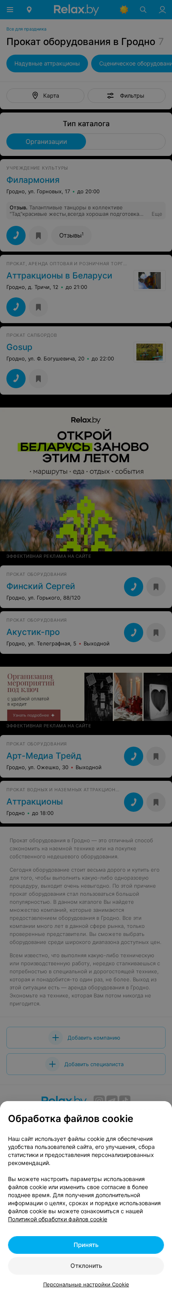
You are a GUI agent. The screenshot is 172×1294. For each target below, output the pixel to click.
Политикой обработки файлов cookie (57, 1219)
